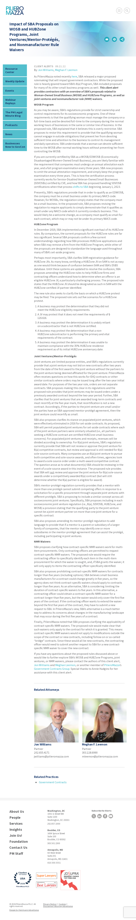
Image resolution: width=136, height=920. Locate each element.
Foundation (18, 841)
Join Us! (15, 835)
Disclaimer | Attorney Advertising (58, 906)
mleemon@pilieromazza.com (100, 756)
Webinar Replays (10, 101)
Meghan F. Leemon (66, 70)
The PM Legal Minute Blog (13, 114)
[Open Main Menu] (119, 11)
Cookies (62, 904)
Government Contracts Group (52, 669)
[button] (106, 39)
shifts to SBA (80, 187)
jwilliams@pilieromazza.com (51, 756)
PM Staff (16, 853)
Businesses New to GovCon (15, 145)
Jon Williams (46, 70)
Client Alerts (43, 66)
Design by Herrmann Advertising (24, 910)
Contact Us (18, 847)
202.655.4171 (41, 752)
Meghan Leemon (65, 665)
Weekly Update (14, 81)
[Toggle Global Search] (127, 11)
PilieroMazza (112, 665)
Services (15, 823)
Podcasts (11, 125)
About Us (16, 811)
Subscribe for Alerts (101, 810)
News (8, 134)
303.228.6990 (90, 752)
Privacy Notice (49, 904)
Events (9, 90)
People (15, 817)
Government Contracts (53, 782)
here (74, 76)
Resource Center (11, 70)
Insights (15, 829)
